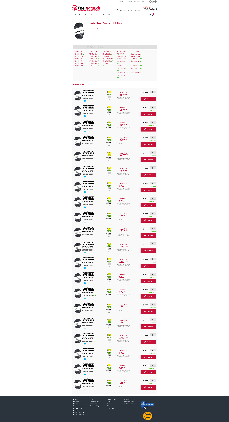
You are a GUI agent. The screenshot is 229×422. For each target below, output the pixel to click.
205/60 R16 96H (94, 56)
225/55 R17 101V (108, 58)
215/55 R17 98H (108, 60)
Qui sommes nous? (129, 401)
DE (143, 1)
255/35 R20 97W (136, 72)
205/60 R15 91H (79, 65)
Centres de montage (92, 15)
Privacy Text (110, 408)
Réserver (149, 99)
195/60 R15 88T (78, 60)
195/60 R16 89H (93, 55)
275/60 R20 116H (136, 56)
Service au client (111, 399)
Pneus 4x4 (76, 410)
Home (108, 401)
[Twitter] (153, 1)
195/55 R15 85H (79, 63)
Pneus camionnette (79, 412)
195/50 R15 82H (79, 56)
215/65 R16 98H (93, 62)
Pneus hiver (76, 404)
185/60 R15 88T (79, 55)
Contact (109, 404)
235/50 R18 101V (122, 56)
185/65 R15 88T (78, 53)
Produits (78, 15)
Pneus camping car (78, 414)
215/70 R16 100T (107, 53)
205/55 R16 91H (93, 53)
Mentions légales (129, 404)
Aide (91, 399)
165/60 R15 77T (78, 58)
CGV (108, 406)
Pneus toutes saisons (79, 406)
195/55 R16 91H (94, 60)
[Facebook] (150, 1)
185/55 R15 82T (78, 62)
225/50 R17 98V (108, 55)
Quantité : (146, 92)
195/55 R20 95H (122, 51)
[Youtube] (155, 1)
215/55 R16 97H (94, 65)
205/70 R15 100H (94, 58)
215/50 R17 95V (108, 62)
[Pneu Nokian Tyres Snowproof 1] (78, 31)
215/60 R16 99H (94, 63)
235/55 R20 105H (136, 55)
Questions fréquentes (134, 1)
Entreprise (127, 399)
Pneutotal (106, 15)
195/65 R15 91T (78, 51)
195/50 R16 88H (108, 51)
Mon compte (121, 1)
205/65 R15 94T (93, 51)
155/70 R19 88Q (108, 67)
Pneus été (76, 401)
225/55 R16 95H (107, 56)
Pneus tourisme (77, 408)
